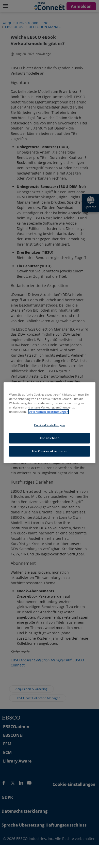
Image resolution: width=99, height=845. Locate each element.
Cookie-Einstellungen (49, 425)
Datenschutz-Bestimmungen (48, 412)
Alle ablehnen (49, 438)
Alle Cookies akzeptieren (50, 451)
